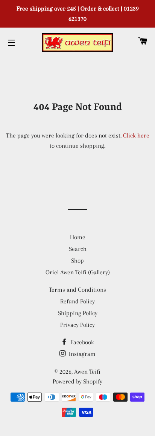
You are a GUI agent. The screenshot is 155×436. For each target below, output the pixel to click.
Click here (136, 135)
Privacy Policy (77, 324)
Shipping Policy (77, 313)
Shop (77, 260)
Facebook (81, 342)
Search (78, 248)
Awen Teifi (87, 371)
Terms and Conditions (77, 289)
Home (77, 237)
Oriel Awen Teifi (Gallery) (78, 272)
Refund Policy (77, 301)
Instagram (81, 353)
